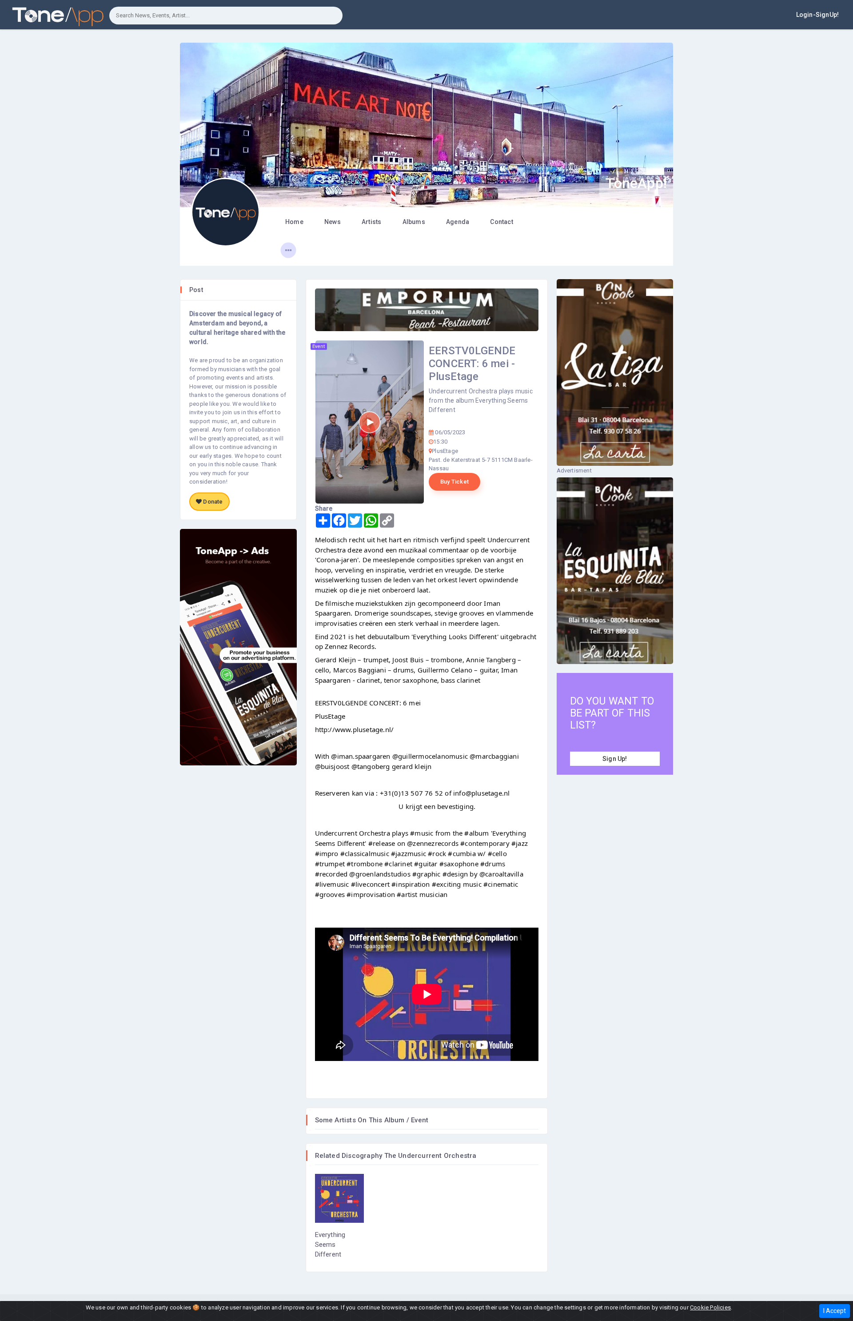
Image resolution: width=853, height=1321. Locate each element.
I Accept (834, 1310)
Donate (212, 501)
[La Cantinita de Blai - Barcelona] (615, 570)
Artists (371, 221)
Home (294, 221)
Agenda (457, 221)
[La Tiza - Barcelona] (615, 372)
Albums (414, 221)
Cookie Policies (710, 1307)
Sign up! (614, 758)
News (332, 221)
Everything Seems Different (330, 1244)
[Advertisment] (426, 310)
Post (196, 289)
